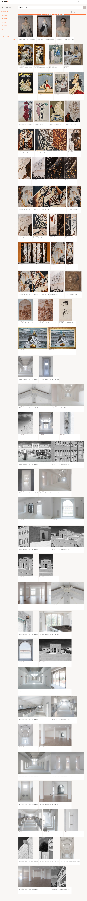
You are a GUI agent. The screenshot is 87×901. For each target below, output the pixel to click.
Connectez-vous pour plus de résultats (52, 14)
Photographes (39, 1)
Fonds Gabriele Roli (4, 11)
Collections (48, 1)
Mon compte (70, 1)
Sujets (55, 1)
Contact (61, 1)
